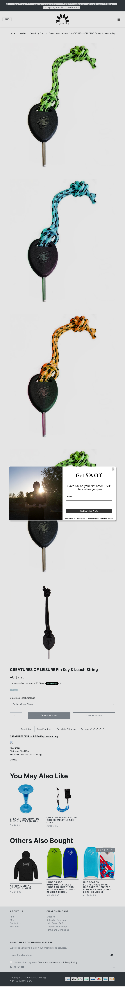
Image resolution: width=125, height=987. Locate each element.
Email (69, 496)
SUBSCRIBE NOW (89, 511)
